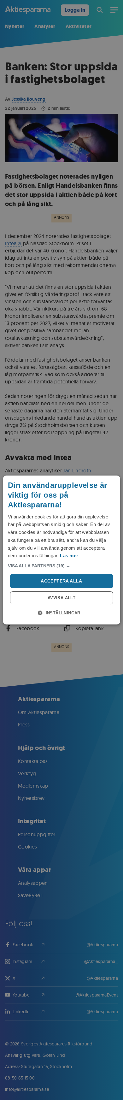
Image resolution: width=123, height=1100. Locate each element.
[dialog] (61, 550)
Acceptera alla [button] (61, 580)
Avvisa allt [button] (61, 597)
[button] (61, 566)
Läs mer (69, 555)
